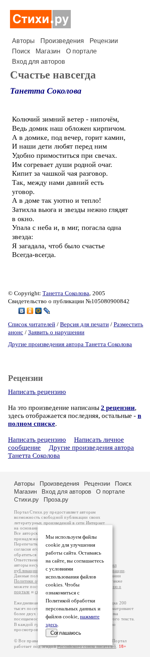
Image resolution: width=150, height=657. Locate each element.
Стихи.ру (26, 499)
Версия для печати (84, 324)
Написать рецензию (37, 392)
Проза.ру (56, 499)
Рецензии (104, 40)
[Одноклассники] (30, 311)
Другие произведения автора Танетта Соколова (70, 344)
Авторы (23, 40)
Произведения (62, 40)
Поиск (21, 51)
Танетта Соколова (46, 91)
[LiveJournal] (47, 311)
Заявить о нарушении (56, 332)
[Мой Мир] (38, 311)
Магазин (48, 51)
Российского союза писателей (86, 646)
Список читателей (31, 324)
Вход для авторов (38, 61)
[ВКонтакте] (22, 311)
